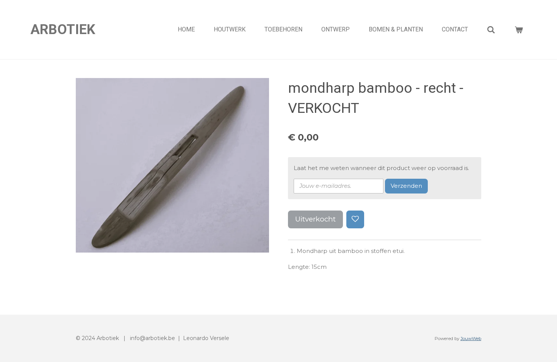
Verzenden (406, 185)
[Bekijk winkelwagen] (518, 29)
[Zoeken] (491, 29)
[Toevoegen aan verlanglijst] (355, 219)
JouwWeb (470, 338)
